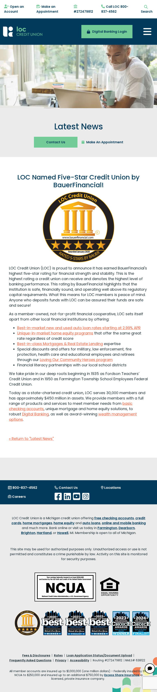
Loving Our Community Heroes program (76, 359)
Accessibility (79, 660)
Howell (62, 532)
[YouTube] (76, 496)
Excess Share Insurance (121, 675)
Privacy (60, 660)
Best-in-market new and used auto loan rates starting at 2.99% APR (79, 327)
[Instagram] (85, 496)
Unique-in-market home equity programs (55, 333)
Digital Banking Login (109, 31)
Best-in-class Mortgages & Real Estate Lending (60, 343)
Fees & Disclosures (36, 655)
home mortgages (37, 523)
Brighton (28, 532)
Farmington (107, 528)
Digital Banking (35, 414)
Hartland (44, 532)
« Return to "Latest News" (31, 438)
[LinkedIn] (67, 496)
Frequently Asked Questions (30, 660)
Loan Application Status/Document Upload (99, 655)
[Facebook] (58, 496)
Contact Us (55, 142)
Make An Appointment (104, 142)
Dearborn (127, 528)
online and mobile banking (124, 523)
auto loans (91, 523)
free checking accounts (114, 518)
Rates (58, 655)
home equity (64, 523)
